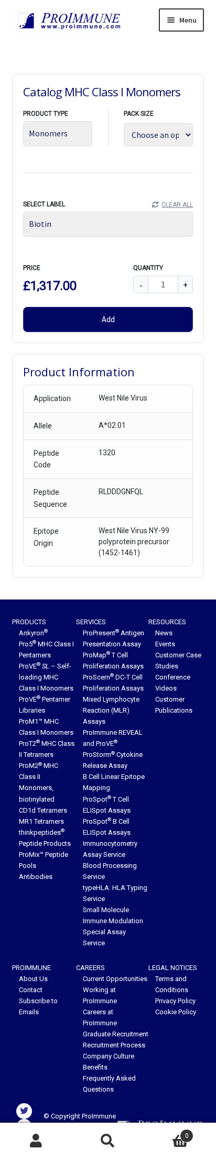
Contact (30, 990)
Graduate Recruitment (115, 1034)
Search (108, 1141)
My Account (36, 1141)
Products (29, 622)
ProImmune (31, 968)
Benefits (95, 1067)
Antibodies (35, 877)
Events (165, 644)
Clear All (177, 204)
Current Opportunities (115, 979)
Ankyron (33, 633)
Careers (90, 968)
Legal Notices (172, 968)
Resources (167, 622)
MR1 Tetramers (41, 821)
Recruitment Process (114, 1045)
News (163, 633)
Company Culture (108, 1056)
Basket (166, 1132)
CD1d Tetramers (43, 810)
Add (108, 319)
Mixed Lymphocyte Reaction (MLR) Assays (111, 710)
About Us (33, 979)
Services (91, 622)
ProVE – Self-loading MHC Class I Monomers (46, 677)
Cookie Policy (175, 1012)
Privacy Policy (175, 1001)
